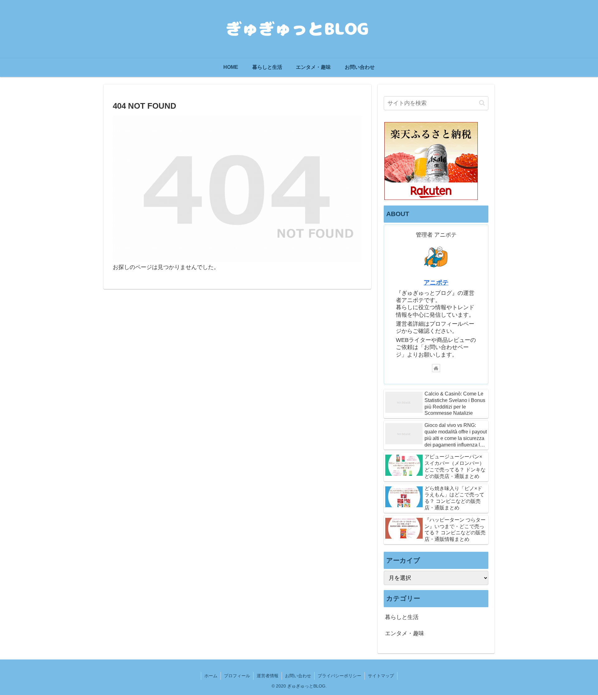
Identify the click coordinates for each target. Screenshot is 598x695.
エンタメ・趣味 (404, 634)
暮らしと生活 (402, 617)
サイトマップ (381, 675)
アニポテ (436, 282)
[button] (482, 102)
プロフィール (237, 675)
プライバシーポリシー (339, 675)
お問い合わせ (298, 675)
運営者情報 (267, 675)
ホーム (210, 675)
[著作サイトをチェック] (436, 368)
